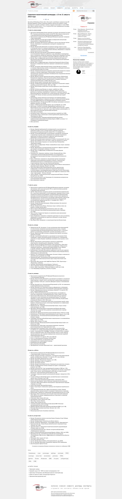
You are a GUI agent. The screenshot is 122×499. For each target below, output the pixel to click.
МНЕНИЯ (52, 8)
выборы (53, 453)
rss (61, 488)
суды (39, 453)
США (30, 461)
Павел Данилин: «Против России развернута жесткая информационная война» (85, 30)
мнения (62, 486)
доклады (78, 486)
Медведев (44, 458)
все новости (91, 52)
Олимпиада (32, 453)
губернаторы (64, 458)
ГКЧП (67, 453)
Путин (37, 458)
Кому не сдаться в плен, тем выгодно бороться (42, 474)
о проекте (55, 488)
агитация (60, 453)
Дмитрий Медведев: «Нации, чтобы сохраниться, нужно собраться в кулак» (84, 35)
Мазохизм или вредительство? (38, 476)
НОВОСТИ (60, 8)
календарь (46, 453)
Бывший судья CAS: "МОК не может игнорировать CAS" (45, 471)
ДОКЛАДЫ (67, 8)
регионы (55, 456)
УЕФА (61, 456)
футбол (31, 458)
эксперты (87, 486)
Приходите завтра (34, 469)
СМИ (34, 461)
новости (70, 486)
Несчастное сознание (79, 59)
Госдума (56, 458)
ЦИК (50, 458)
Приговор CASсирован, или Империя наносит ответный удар (46, 472)
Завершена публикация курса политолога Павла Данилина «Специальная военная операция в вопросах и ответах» (86, 43)
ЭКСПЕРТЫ (75, 8)
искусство (39, 456)
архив (86, 488)
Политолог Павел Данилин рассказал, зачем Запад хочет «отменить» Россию (84, 49)
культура (31, 456)
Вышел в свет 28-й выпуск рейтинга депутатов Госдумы (85, 39)
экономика (47, 456)
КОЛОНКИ (45, 8)
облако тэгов (78, 488)
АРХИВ (81, 8)
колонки (54, 486)
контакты (67, 488)
